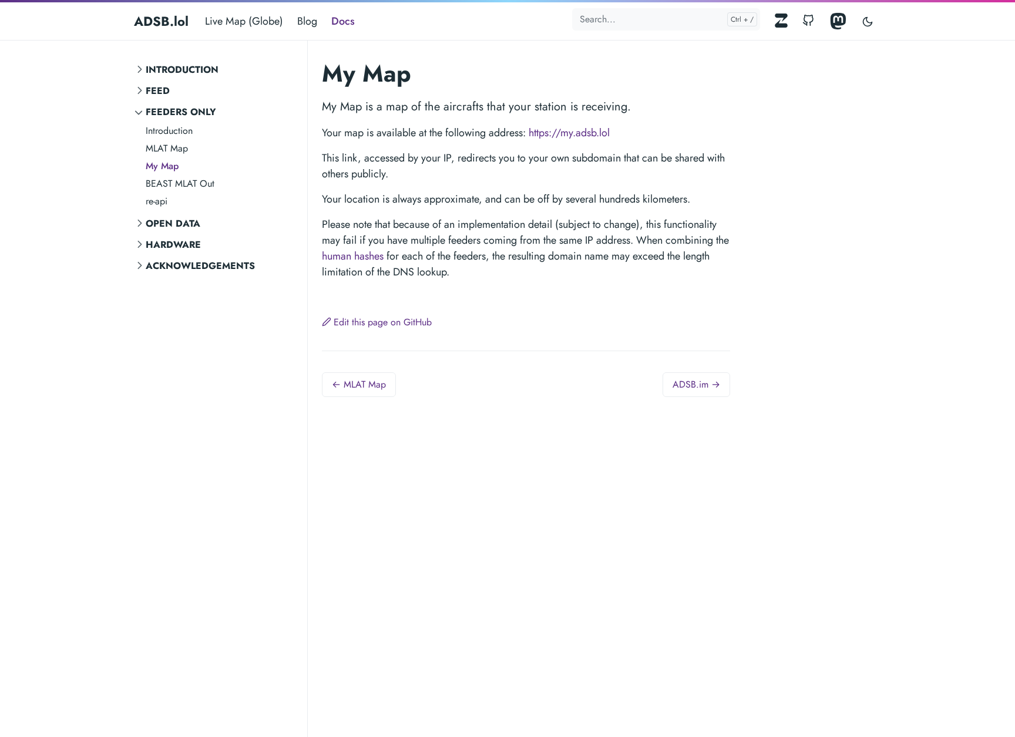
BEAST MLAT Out (180, 183)
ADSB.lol (161, 21)
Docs (343, 21)
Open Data (173, 223)
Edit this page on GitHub (383, 322)
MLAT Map (167, 148)
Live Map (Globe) (244, 21)
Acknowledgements (200, 265)
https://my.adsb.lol (569, 132)
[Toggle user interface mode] (867, 21)
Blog (307, 21)
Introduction (182, 69)
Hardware (173, 244)
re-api (156, 201)
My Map (162, 166)
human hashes (353, 256)
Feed (158, 90)
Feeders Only (181, 112)
